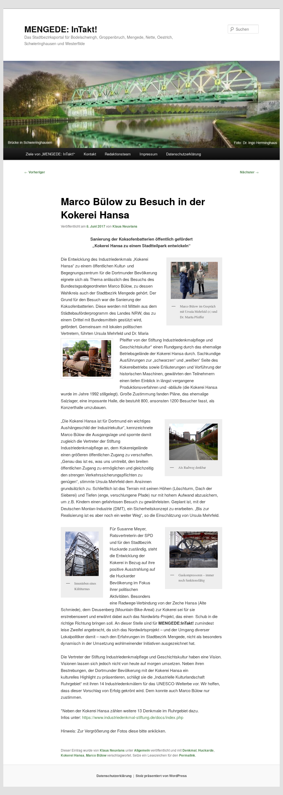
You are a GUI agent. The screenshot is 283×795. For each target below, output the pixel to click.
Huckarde (206, 750)
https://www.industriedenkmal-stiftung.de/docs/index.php (132, 717)
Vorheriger (34, 172)
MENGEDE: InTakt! (60, 29)
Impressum (149, 154)
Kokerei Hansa (72, 755)
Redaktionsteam (118, 154)
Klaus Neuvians (124, 226)
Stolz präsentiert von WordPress (161, 775)
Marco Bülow (96, 755)
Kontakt (90, 154)
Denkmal (189, 750)
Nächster (249, 172)
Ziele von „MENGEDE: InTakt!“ (50, 154)
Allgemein (142, 750)
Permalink (187, 755)
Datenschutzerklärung (183, 154)
